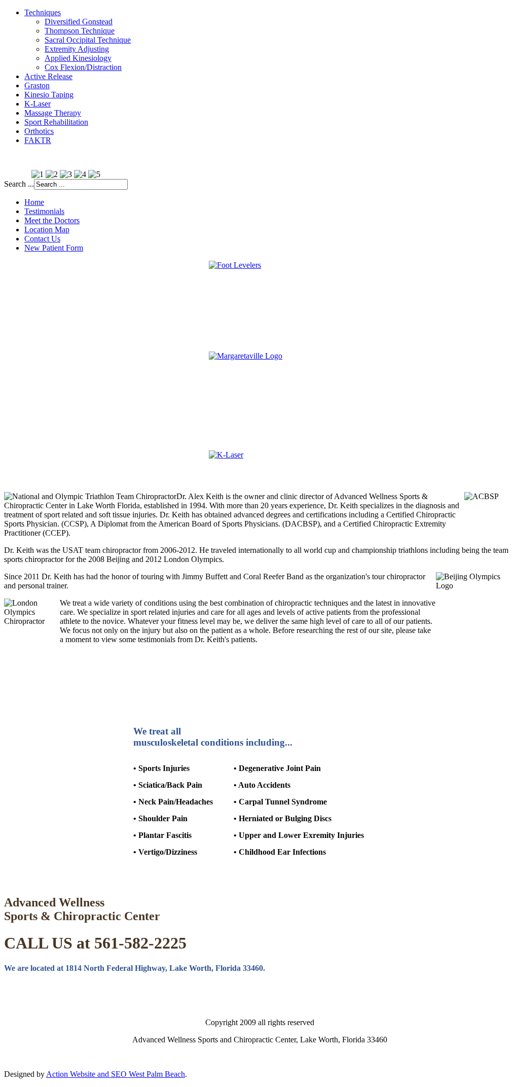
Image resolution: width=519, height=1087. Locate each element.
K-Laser (37, 103)
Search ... (19, 184)
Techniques (42, 12)
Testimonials (44, 211)
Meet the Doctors (52, 220)
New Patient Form (53, 247)
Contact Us (42, 238)
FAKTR (37, 140)
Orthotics (39, 131)
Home (34, 202)
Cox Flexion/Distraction (83, 67)
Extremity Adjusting (77, 49)
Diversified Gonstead (79, 21)
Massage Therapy (52, 113)
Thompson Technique (80, 30)
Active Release (48, 76)
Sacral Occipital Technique (88, 40)
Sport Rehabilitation (56, 122)
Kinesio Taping (48, 94)
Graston (37, 85)
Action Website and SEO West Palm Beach (115, 1074)
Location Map (46, 229)
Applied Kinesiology (78, 58)
